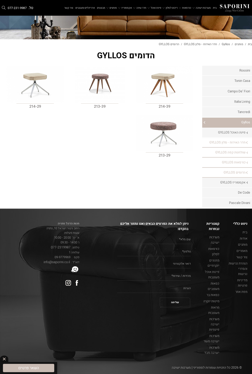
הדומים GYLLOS (235, 172)
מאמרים (242, 250)
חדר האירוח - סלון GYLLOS (227, 142)
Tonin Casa (242, 81)
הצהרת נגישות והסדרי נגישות (238, 269)
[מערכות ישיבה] (234, 8)
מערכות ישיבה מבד (211, 350)
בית (215, 8)
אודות (243, 238)
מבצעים (101, 8)
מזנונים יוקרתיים (213, 263)
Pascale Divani (239, 203)
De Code (244, 192)
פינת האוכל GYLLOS (232, 132)
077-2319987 (59, 247)
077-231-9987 (17, 8)
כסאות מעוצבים (213, 286)
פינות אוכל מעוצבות (212, 274)
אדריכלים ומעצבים (85, 8)
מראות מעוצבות (213, 310)
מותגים (113, 8)
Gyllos (245, 122)
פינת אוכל (156, 8)
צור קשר (68, 8)
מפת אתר (241, 291)
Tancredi (244, 112)
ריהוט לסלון (172, 8)
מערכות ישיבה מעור (211, 338)
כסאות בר (213, 294)
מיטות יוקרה (211, 301)
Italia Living (242, 101)
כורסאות (186, 8)
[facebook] (75, 281)
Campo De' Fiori (239, 91)
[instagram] (67, 281)
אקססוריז (126, 8)
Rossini (244, 70)
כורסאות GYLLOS (234, 162)
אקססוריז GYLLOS (233, 182)
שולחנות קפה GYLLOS (230, 152)
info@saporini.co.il (57, 262)
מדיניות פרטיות (242, 283)
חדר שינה (141, 8)
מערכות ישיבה (203, 8)
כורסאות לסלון (213, 251)
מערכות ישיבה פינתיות (214, 324)
